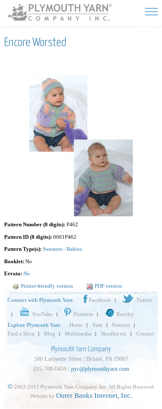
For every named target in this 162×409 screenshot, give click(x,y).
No (26, 273)
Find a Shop (20, 334)
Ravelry (125, 314)
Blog (49, 334)
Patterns (121, 325)
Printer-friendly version (47, 286)
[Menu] (151, 11)
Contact (145, 334)
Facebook (100, 300)
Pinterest (83, 314)
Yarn (97, 325)
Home (76, 325)
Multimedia (78, 334)
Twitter (144, 300)
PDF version (108, 286)
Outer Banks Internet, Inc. (94, 395)
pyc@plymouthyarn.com (100, 369)
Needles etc (114, 334)
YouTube (42, 314)
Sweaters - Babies (62, 249)
